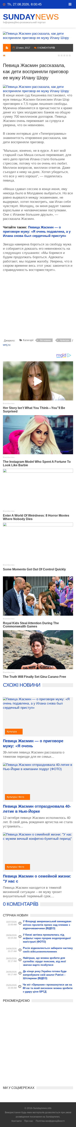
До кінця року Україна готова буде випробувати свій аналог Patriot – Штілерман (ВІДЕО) (44, 975)
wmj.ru (6, 344)
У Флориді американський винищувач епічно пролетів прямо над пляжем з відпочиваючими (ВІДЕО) (47, 925)
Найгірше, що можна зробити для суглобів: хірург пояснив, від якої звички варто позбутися (44, 961)
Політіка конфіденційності (50, 1121)
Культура (64, 340)
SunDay (31, 17)
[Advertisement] (39, 306)
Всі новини (45, 340)
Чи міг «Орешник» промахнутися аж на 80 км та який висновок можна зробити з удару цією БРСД (47, 988)
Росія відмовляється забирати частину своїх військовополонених (48, 950)
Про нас (28, 1121)
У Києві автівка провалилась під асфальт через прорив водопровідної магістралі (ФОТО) (47, 938)
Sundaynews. (53, 1116)
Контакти (16, 1121)
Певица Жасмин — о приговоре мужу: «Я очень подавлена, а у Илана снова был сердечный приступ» (37, 231)
